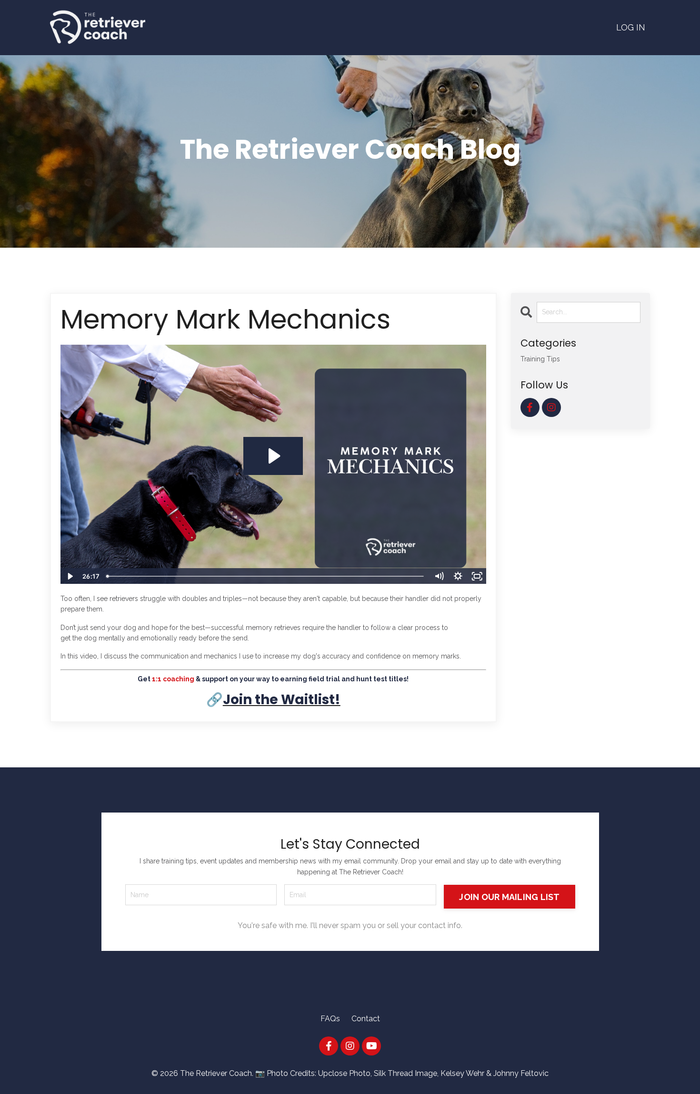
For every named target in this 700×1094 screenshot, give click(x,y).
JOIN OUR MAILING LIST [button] (509, 897)
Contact (365, 1018)
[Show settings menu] (458, 576)
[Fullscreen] (477, 576)
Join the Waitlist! (281, 699)
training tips (540, 359)
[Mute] (439, 576)
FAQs (330, 1018)
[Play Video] (69, 576)
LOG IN (630, 27)
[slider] (266, 576)
